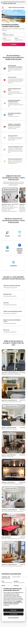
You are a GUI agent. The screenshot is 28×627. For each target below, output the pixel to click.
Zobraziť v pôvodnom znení (9, 3)
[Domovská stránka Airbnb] (3, 7)
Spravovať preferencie (13, 617)
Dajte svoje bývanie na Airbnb (16, 7)
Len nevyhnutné (13, 614)
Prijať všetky (13, 610)
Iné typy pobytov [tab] (16, 576)
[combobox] (13, 35)
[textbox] (7, 40)
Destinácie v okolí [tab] (6, 576)
